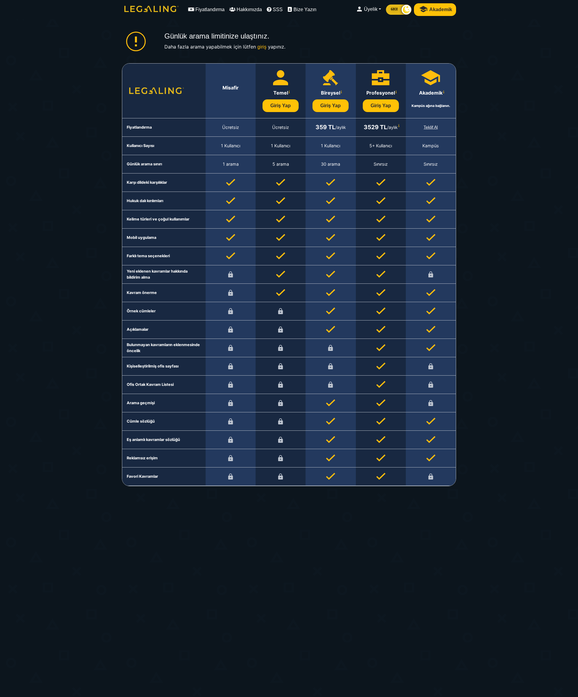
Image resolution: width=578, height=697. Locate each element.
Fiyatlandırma (209, 9)
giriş (261, 46)
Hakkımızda (248, 9)
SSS (277, 9)
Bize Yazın (304, 9)
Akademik (440, 9)
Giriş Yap (280, 105)
